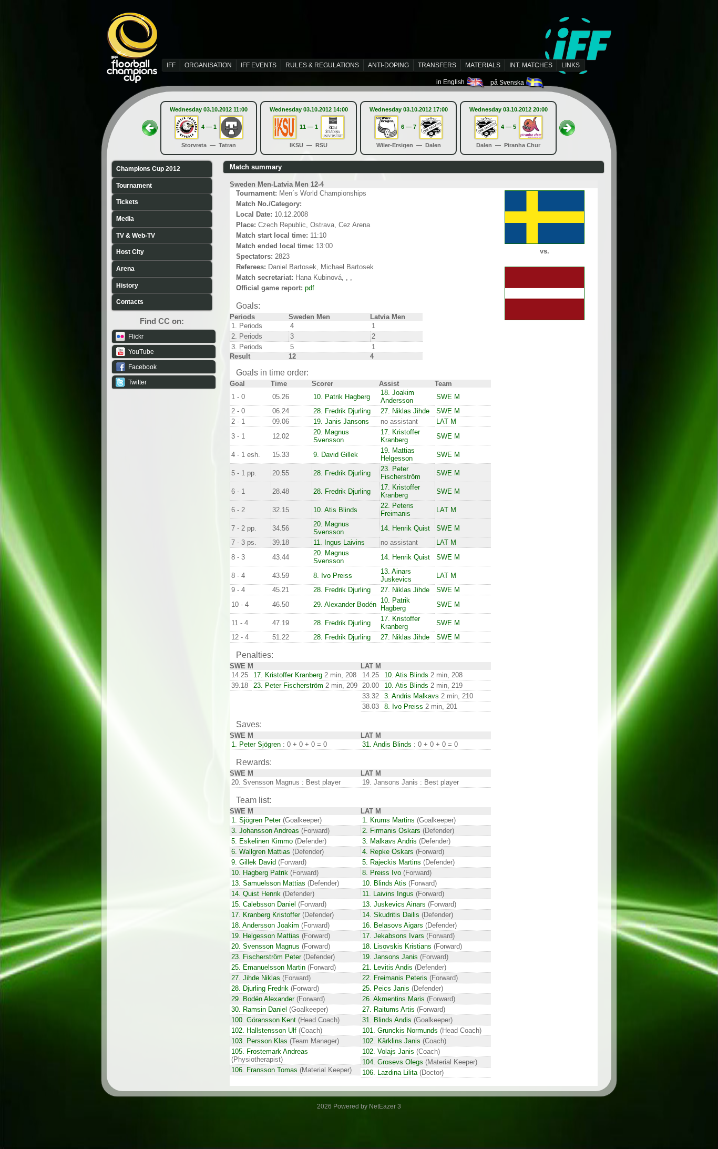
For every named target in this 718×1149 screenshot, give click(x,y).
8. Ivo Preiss (332, 575)
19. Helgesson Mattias (265, 936)
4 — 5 (508, 127)
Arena (125, 268)
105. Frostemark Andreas (269, 1051)
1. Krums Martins (388, 820)
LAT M (446, 421)
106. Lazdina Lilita (389, 1072)
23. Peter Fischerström (400, 473)
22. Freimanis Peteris (394, 978)
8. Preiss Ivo (381, 873)
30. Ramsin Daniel (259, 1009)
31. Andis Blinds (387, 744)
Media (125, 218)
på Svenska (508, 82)
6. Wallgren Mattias (260, 852)
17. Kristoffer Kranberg (400, 436)
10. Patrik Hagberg (341, 397)
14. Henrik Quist (405, 528)
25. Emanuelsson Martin (268, 967)
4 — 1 (209, 127)
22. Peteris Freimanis (397, 509)
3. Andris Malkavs (411, 696)
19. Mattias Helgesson (398, 454)
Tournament (134, 185)
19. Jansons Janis (390, 957)
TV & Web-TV (135, 235)
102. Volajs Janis (388, 1051)
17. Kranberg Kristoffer (265, 915)
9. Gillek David (253, 862)
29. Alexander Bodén (344, 604)
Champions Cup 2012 (148, 168)
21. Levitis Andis (387, 967)
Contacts (129, 302)
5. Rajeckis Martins (391, 862)
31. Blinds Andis (387, 1020)
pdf (309, 288)
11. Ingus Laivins (339, 542)
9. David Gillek (335, 455)
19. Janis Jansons (341, 421)
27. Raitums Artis (388, 1009)
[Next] (567, 124)
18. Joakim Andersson (397, 396)
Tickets (127, 202)
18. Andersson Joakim (265, 925)
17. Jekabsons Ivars (393, 936)
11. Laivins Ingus (388, 894)
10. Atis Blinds (335, 510)
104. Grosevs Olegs (392, 1062)
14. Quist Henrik (256, 894)
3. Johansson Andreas (265, 831)
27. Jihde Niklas (255, 978)
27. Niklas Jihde (405, 411)
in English (451, 82)
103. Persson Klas (259, 1041)
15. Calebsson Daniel (263, 904)
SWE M (448, 397)
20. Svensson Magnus (265, 946)
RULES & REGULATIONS (322, 65)
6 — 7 (408, 127)
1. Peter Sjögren (256, 744)
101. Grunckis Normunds (400, 1030)
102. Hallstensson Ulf (263, 1030)
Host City (130, 252)
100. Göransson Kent (263, 1020)
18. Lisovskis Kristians (397, 946)
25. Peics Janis (385, 988)
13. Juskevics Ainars (394, 904)
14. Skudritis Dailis (390, 915)
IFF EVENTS (258, 65)
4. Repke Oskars (388, 852)
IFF (171, 65)
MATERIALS (482, 65)
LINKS (570, 65)
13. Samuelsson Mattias (268, 883)
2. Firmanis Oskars (391, 831)
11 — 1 (309, 127)
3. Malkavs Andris (389, 841)
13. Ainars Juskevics (396, 575)
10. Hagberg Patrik (259, 873)
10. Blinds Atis (384, 883)
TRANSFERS (437, 65)
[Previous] (150, 124)
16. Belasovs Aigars (392, 925)
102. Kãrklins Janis (391, 1041)
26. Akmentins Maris (393, 999)
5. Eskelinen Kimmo (262, 841)
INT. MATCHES (530, 65)
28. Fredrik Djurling (342, 411)
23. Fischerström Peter (266, 957)
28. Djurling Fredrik (260, 988)
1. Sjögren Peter (256, 820)
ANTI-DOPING (388, 65)
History (127, 285)
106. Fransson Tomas (264, 1070)
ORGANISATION (208, 65)
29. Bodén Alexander (262, 999)
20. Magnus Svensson (331, 436)
